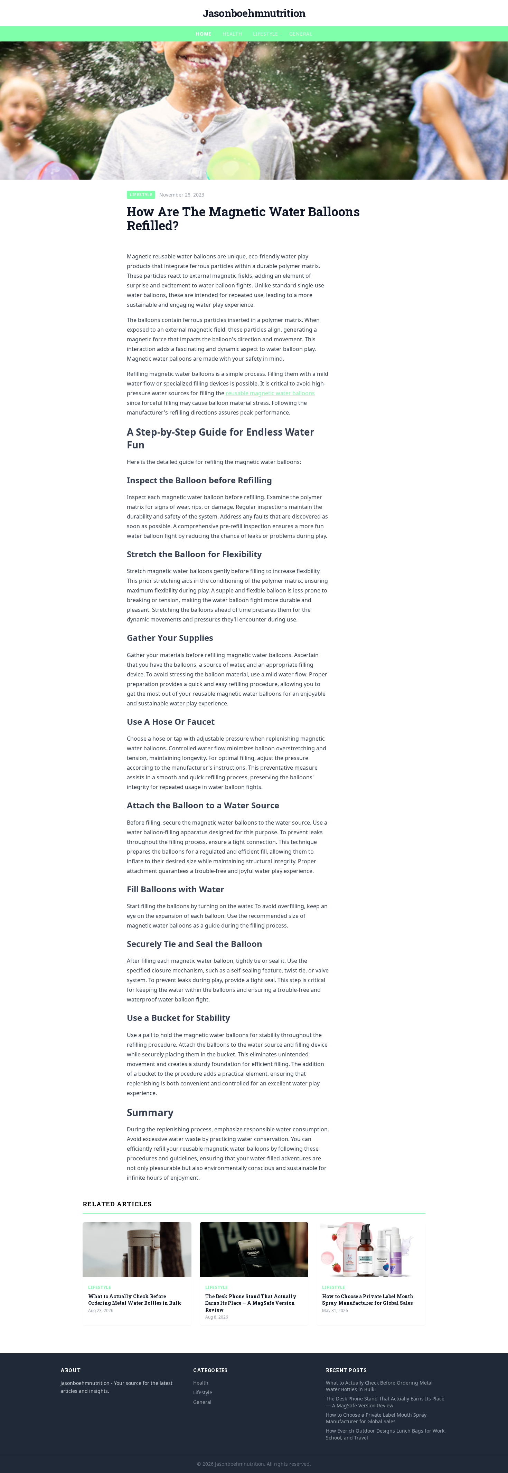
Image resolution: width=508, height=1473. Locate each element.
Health (232, 33)
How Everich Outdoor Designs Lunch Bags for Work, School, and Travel (386, 1434)
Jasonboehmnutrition (254, 13)
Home (203, 33)
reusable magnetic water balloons (270, 393)
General (300, 33)
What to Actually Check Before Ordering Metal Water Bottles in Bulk (134, 1299)
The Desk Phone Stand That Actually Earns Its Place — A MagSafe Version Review (251, 1303)
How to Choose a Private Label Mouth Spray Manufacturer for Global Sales (367, 1299)
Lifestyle (265, 33)
